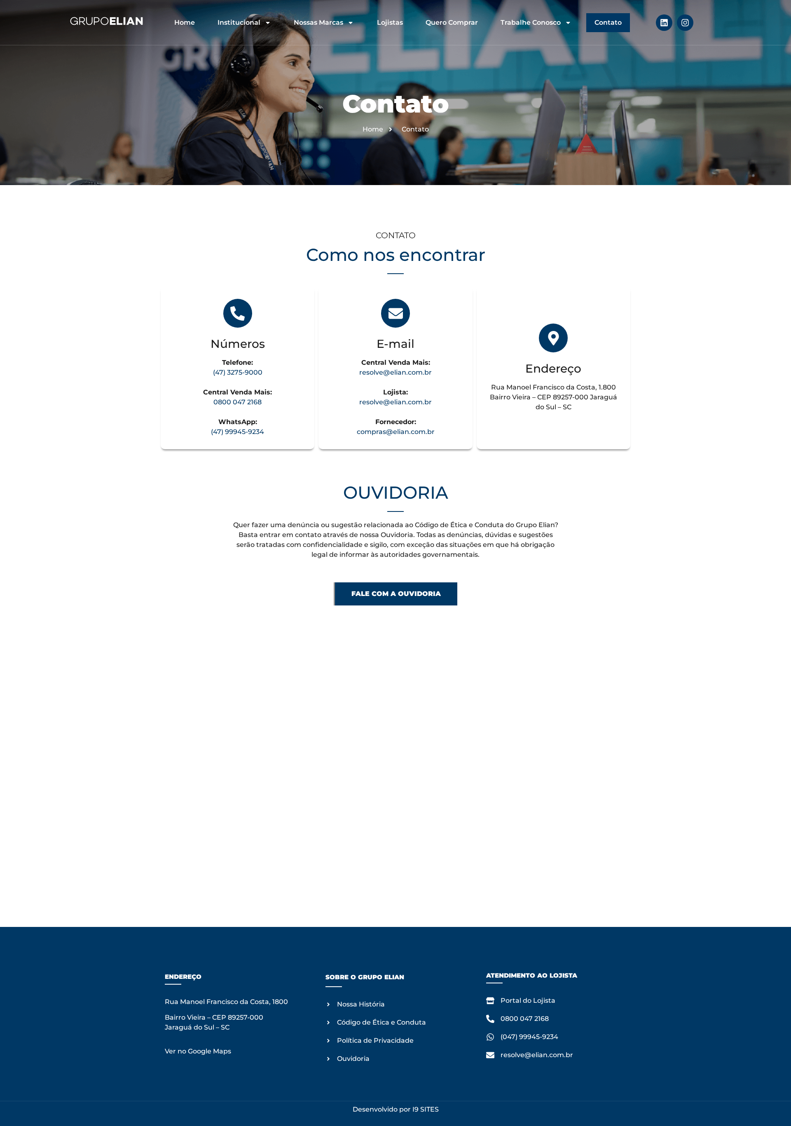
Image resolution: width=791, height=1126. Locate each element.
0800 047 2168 (237, 402)
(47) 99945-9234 (237, 432)
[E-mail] (395, 313)
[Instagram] (685, 22)
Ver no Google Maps (198, 1051)
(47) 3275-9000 (237, 372)
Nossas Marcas (318, 22)
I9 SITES (425, 1109)
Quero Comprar (452, 22)
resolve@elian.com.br (395, 372)
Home (184, 22)
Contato (608, 22)
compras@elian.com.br (396, 432)
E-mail (395, 344)
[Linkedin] (664, 22)
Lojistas (390, 22)
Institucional (239, 22)
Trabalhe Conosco (531, 22)
